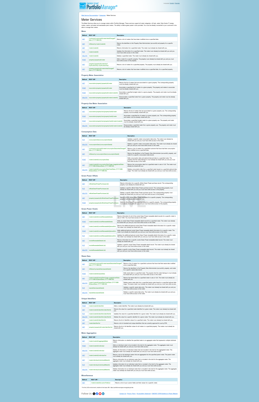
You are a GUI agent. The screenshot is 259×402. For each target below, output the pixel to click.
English (172, 3)
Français (177, 3)
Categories (102, 15)
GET (83, 39)
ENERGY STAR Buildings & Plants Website (165, 393)
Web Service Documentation (89, 15)
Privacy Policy (131, 393)
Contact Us (122, 393)
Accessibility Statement (144, 393)
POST (84, 60)
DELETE (84, 56)
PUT (83, 52)
